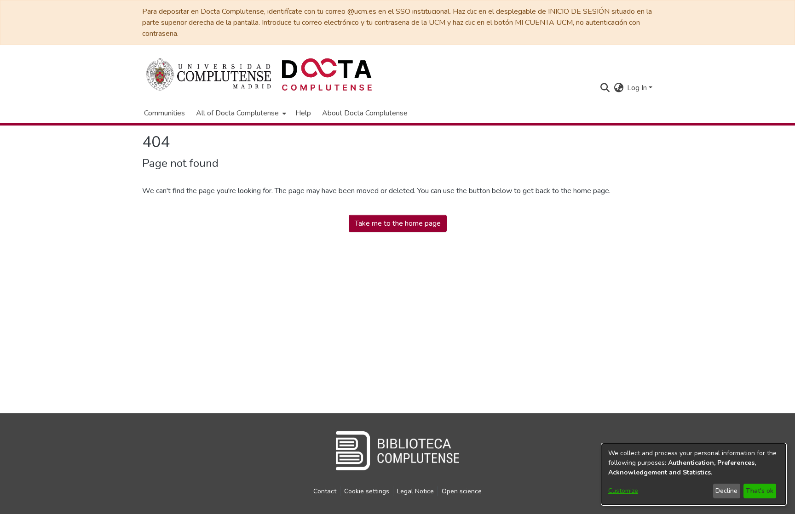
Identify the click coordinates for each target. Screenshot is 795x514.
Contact (324, 491)
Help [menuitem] (303, 113)
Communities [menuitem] (164, 113)
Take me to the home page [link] (398, 223)
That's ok (759, 490)
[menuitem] (240, 113)
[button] (605, 87)
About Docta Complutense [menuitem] (365, 113)
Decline (726, 490)
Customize (623, 490)
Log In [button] (638, 88)
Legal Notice (415, 491)
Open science (462, 491)
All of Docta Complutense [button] (237, 113)
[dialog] (694, 474)
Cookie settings (366, 491)
